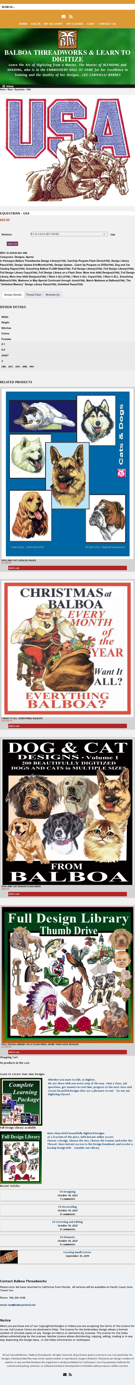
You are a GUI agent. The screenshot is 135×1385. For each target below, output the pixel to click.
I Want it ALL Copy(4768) (87, 276)
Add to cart (12, 243)
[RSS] (71, 16)
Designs (19, 257)
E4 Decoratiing (67, 1206)
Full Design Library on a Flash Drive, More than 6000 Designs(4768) (79, 272)
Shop (10, 89)
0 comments (67, 1214)
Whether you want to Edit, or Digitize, (71, 1079)
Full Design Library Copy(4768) (18, 272)
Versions (6, 234)
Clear (112, 234)
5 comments (67, 1199)
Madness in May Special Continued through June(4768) (51, 280)
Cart (91, 24)
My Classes (74, 24)
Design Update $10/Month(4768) (34, 264)
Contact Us (107, 24)
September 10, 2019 (77, 1256)
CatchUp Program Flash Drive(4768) (88, 260)
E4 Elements (67, 1237)
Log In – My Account (47, 24)
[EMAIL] (64, 16)
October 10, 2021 (68, 1195)
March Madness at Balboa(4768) (105, 280)
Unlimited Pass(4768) (70, 284)
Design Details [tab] (13, 294)
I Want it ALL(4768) (58, 276)
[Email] (65, 1374)
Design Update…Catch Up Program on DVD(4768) (84, 264)
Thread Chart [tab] (33, 294)
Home (23, 24)
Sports (30, 257)
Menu (10, 86)
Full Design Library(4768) (87, 268)
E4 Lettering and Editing (67, 1222)
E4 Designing (67, 1191)
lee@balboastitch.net (22, 1305)
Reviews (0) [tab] (53, 294)
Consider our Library (86, 1147)
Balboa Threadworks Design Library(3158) (40, 260)
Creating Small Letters (77, 1252)
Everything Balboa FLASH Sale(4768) (48, 268)
